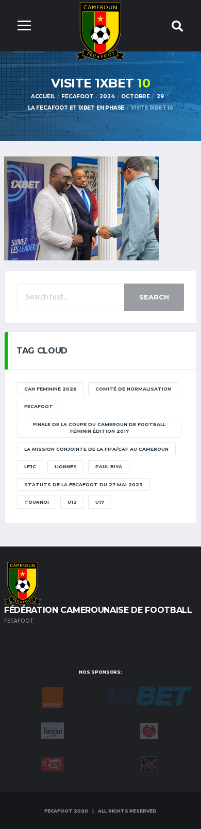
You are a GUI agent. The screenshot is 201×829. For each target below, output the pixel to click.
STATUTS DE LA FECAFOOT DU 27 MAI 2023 (83, 484)
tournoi (36, 502)
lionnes (66, 466)
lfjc (30, 466)
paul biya (108, 466)
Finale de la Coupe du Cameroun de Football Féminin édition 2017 (99, 427)
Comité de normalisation (133, 389)
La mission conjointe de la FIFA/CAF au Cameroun (96, 449)
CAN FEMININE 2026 (50, 389)
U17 (99, 502)
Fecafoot (38, 406)
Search (154, 297)
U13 (72, 502)
